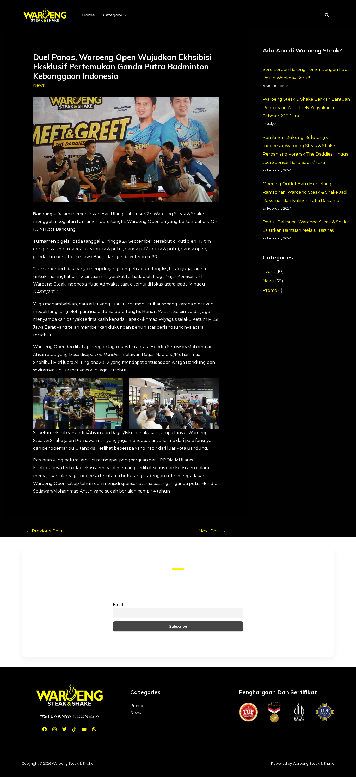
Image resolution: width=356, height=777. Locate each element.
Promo (270, 290)
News (39, 85)
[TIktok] (74, 729)
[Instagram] (54, 729)
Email (118, 604)
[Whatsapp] (94, 729)
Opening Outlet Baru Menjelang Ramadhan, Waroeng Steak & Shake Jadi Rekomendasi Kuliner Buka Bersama (305, 192)
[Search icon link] (327, 15)
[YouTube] (84, 729)
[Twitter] (64, 729)
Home (88, 15)
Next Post (212, 530)
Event (269, 271)
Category (112, 15)
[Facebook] (44, 729)
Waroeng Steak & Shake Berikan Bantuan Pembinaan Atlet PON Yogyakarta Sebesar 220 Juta (306, 107)
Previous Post (44, 530)
